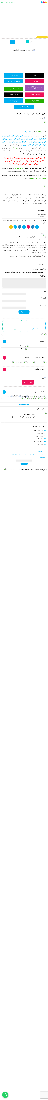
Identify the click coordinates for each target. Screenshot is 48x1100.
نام (44, 291)
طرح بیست (27, 220)
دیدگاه (43, 276)
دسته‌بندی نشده (42, 214)
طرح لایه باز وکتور (11, 220)
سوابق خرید (39, 436)
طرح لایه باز (20, 220)
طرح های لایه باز (38, 430)
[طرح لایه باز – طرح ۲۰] (24, 21)
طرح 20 (33, 220)
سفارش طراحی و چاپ (12, 328)
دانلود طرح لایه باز (41, 220)
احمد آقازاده (20, 237)
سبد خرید (40, 433)
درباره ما (40, 444)
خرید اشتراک (19, 168)
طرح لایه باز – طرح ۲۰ (9, 2)
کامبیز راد (32, 414)
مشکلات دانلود (38, 441)
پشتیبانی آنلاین (35, 328)
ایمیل (43, 298)
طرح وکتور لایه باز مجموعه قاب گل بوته (31, 114)
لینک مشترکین (24, 107)
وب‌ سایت (42, 305)
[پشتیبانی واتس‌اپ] (5, 1095)
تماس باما (40, 439)
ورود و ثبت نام (27, 382)
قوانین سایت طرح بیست (38, 178)
